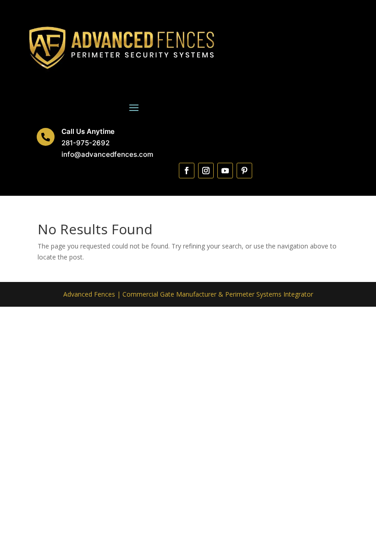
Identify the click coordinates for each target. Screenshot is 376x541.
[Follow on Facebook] (186, 170)
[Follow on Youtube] (225, 170)
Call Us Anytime (88, 131)
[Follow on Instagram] (206, 170)
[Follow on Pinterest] (244, 170)
